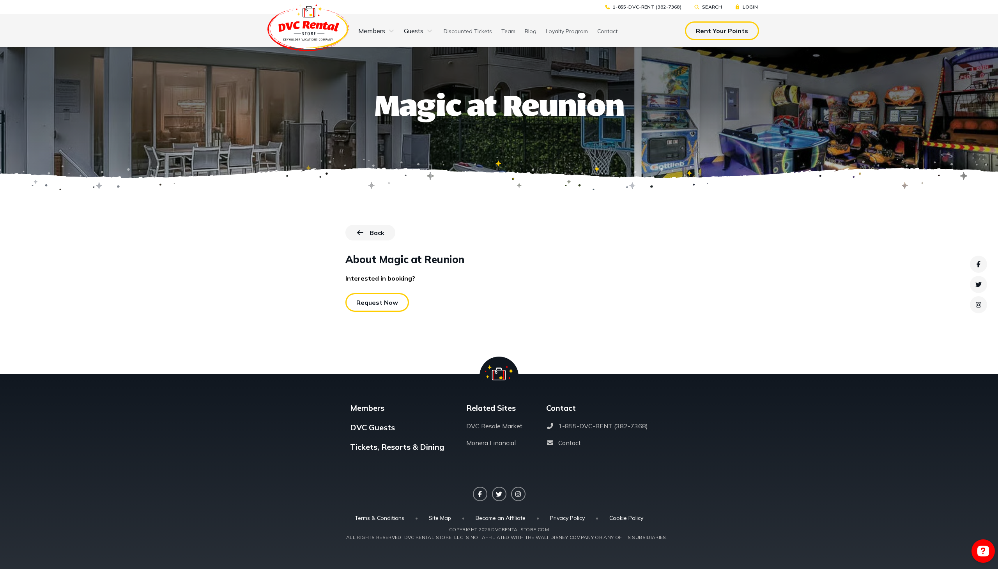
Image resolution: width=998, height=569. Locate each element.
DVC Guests (372, 427)
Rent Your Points (722, 31)
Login (750, 7)
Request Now (377, 302)
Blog (530, 31)
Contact (607, 31)
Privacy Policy (567, 517)
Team (508, 31)
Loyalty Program (567, 31)
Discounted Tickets (468, 31)
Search (712, 7)
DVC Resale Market (494, 426)
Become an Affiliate (501, 517)
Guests (413, 31)
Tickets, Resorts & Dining (397, 447)
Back (382, 234)
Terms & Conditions (379, 517)
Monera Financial (491, 443)
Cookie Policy (626, 517)
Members (371, 31)
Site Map (440, 517)
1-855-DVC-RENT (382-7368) (647, 7)
